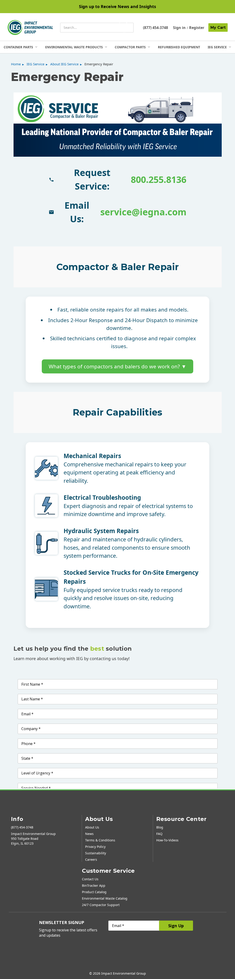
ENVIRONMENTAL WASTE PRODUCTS (74, 47)
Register (196, 27)
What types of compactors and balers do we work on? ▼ (117, 366)
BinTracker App (93, 885)
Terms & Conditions (100, 840)
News (89, 834)
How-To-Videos (167, 840)
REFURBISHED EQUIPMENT (179, 47)
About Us (92, 827)
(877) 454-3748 (155, 27)
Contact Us (90, 879)
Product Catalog (94, 892)
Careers (91, 859)
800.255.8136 (158, 179)
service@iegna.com (143, 212)
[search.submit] (124, 27)
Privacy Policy (95, 846)
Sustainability (95, 853)
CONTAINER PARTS (18, 47)
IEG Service (217, 47)
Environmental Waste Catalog (104, 898)
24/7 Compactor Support (101, 905)
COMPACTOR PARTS (130, 47)
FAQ (159, 834)
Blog (159, 827)
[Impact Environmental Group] (30, 27)
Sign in (179, 27)
